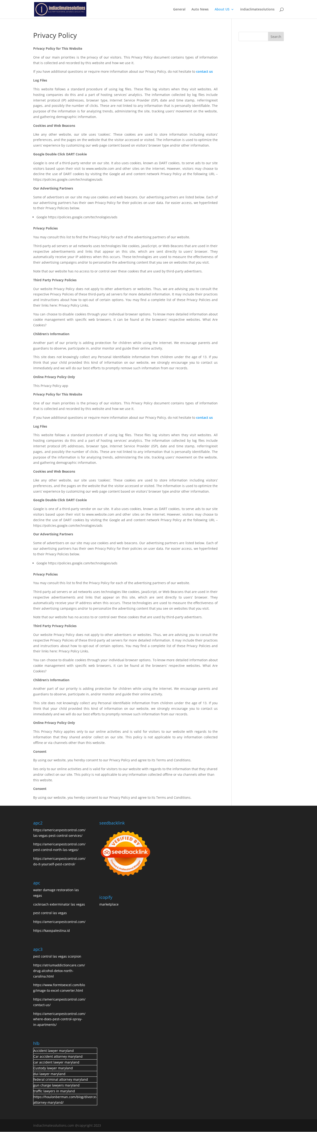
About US (222, 9)
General (179, 9)
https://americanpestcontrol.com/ (59, 921)
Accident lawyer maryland (53, 1050)
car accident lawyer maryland (56, 1062)
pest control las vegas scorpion (57, 956)
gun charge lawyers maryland (56, 1085)
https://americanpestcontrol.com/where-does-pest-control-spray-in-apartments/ (59, 1019)
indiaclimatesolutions (257, 9)
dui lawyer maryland (49, 1074)
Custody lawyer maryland (53, 1068)
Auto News (200, 9)
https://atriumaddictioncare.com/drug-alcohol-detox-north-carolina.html (59, 970)
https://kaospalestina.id (51, 930)
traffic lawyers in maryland (54, 1091)
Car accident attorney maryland (58, 1056)
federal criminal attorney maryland (60, 1079)
